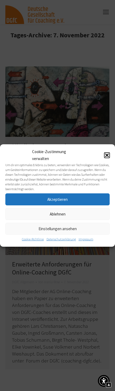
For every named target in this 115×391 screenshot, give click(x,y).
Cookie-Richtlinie (33, 239)
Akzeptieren (57, 199)
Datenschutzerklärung (61, 239)
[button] (107, 155)
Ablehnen (58, 214)
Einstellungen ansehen (58, 228)
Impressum (86, 239)
